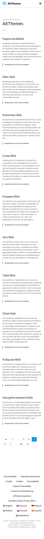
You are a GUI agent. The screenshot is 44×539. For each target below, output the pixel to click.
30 (21, 444)
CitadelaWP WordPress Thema (22, 527)
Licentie (8, 481)
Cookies (19, 481)
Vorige (6, 439)
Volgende (27, 444)
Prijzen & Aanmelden (22, 486)
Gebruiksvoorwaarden (30, 476)
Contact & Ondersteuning (22, 491)
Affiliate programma (22, 496)
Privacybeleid (33, 481)
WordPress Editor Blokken (17, 64)
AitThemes (12, 23)
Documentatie (10, 476)
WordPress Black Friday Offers (22, 501)
